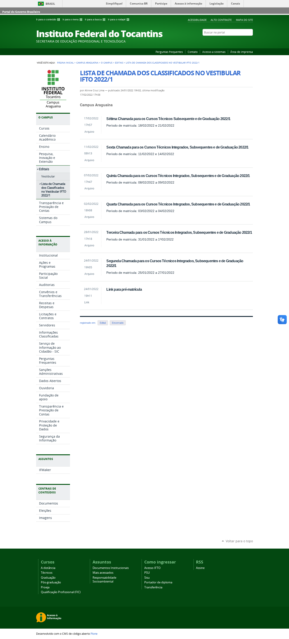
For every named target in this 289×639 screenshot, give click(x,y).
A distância (48, 568)
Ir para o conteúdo (47, 19)
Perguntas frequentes (169, 52)
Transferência (153, 587)
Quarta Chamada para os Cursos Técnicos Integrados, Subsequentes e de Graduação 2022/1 (178, 204)
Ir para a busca (95, 19)
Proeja (45, 587)
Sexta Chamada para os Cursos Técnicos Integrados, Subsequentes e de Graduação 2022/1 (177, 147)
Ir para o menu (72, 19)
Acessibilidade (197, 19)
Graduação (48, 578)
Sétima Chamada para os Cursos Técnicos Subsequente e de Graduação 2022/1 (168, 119)
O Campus (106, 62)
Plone (94, 633)
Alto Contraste (221, 19)
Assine (200, 568)
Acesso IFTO (152, 568)
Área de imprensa (241, 52)
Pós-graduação (51, 582)
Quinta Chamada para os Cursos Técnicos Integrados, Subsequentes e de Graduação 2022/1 (178, 176)
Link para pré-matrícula (124, 289)
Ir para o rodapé (118, 19)
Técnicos (46, 573)
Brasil (50, 4)
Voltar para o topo (239, 541)
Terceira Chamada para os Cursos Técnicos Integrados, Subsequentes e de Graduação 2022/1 (179, 232)
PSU (147, 573)
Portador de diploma (158, 582)
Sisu (147, 578)
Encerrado (118, 322)
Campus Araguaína (87, 62)
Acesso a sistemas (214, 52)
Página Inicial (65, 62)
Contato (193, 52)
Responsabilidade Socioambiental (104, 579)
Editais (119, 62)
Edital (103, 322)
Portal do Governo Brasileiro (21, 12)
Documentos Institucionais (111, 568)
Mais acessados (103, 573)
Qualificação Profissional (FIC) (61, 592)
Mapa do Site (244, 19)
